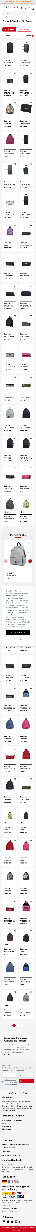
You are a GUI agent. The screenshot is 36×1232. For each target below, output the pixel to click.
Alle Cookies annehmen (18, 632)
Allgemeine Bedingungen (15, 627)
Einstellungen (18, 639)
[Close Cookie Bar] (32, 588)
